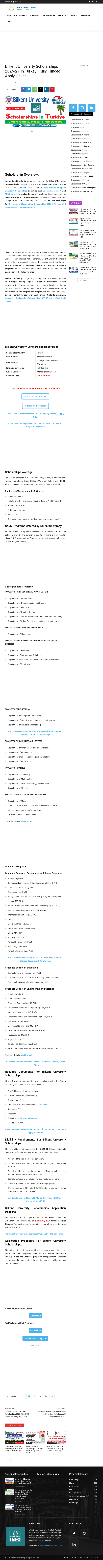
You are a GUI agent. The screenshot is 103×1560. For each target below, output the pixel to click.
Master (29, 1443)
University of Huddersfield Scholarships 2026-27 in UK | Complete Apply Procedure (17, 1414)
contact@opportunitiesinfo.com (50, 1546)
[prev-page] (6, 1458)
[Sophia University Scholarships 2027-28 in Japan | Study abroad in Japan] (35, 1437)
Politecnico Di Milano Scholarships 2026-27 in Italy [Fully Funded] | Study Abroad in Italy (52, 1414)
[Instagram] (93, 1)
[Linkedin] (96, 1)
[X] (40, 89)
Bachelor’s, (48, 191)
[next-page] (10, 1458)
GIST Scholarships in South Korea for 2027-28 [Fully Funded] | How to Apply (56, 1449)
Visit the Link (27, 821)
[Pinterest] (52, 89)
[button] (95, 28)
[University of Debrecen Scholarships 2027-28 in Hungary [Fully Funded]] (14, 1437)
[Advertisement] (68, 8)
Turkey (22, 184)
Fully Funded (10, 1443)
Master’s (58, 191)
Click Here (42, 1104)
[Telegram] (28, 89)
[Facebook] (89, 1)
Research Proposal (28, 1118)
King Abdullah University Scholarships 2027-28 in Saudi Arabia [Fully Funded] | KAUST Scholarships (88, 258)
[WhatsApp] (34, 89)
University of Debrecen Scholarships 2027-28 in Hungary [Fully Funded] (13, 1449)
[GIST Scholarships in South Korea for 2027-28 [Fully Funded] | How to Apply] (56, 1437)
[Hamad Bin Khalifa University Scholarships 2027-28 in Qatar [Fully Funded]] (9, 1507)
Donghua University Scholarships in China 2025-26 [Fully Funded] (35, 1234)
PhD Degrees (11, 194)
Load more (83, 280)
